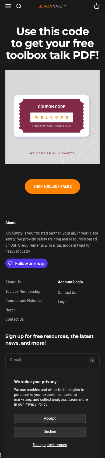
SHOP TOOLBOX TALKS (52, 186)
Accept (50, 418)
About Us (13, 282)
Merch (10, 310)
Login (63, 301)
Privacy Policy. (36, 404)
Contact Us (14, 319)
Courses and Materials (23, 300)
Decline (50, 431)
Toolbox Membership (22, 291)
